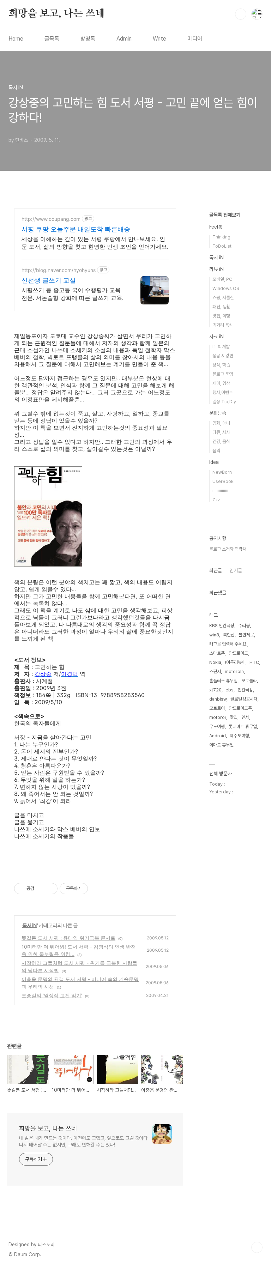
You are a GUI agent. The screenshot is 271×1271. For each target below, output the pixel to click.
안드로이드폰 (240, 708)
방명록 (87, 38)
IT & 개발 (221, 346)
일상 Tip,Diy (224, 401)
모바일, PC (222, 279)
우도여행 (217, 726)
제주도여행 (239, 735)
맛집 (233, 717)
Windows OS (225, 288)
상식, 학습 (221, 365)
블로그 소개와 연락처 (227, 549)
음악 (216, 450)
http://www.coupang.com (51, 219)
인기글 (235, 570)
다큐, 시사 (221, 432)
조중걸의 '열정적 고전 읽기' (52, 995)
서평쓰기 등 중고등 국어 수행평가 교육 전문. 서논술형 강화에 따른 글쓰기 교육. (73, 293)
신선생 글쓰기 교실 (49, 280)
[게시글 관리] (49, 888)
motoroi (217, 717)
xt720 (215, 689)
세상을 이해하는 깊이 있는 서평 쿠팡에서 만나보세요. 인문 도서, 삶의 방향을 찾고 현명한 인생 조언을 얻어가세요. (95, 242)
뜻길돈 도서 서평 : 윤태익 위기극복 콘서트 (68, 938)
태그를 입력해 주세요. (228, 644)
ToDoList (221, 246)
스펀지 (215, 671)
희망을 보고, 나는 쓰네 (56, 14)
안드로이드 (238, 653)
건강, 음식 (221, 441)
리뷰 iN (216, 269)
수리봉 (244, 625)
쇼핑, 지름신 (223, 297)
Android (217, 735)
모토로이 (217, 708)
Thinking (221, 237)
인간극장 (245, 689)
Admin (124, 38)
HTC (254, 662)
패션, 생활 (221, 306)
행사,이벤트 (222, 392)
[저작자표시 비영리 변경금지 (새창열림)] (97, 888)
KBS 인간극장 (221, 625)
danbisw (218, 699)
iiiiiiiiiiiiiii (220, 490)
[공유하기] (40, 888)
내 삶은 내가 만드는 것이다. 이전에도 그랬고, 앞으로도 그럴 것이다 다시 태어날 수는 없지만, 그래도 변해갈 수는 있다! (83, 1141)
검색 (240, 14)
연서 (245, 717)
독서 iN (29, 925)
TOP (257, 1247)
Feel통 (215, 227)
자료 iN (216, 336)
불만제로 (246, 634)
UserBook (223, 481)
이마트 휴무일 (221, 745)
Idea (214, 462)
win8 (214, 634)
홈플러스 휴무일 (223, 680)
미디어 (194, 38)
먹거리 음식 (222, 325)
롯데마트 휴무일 (243, 726)
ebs (229, 689)
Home (15, 38)
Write (159, 38)
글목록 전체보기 (224, 215)
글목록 (51, 38)
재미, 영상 (221, 383)
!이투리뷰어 (235, 662)
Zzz (216, 499)
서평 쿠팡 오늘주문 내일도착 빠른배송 (76, 229)
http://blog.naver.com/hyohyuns (59, 270)
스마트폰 (217, 653)
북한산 (229, 634)
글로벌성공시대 (244, 699)
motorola (234, 671)
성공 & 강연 (222, 355)
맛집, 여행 (221, 316)
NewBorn (222, 472)
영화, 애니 (221, 423)
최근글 (215, 570)
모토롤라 (249, 680)
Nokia (215, 662)
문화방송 (217, 413)
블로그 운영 (222, 374)
